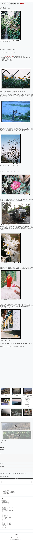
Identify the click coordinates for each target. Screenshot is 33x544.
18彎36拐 (16, 395)
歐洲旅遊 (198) (4, 525)
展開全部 (2, 500)
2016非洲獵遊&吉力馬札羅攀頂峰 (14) (8, 507)
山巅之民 (5, 395)
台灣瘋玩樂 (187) (4, 501)
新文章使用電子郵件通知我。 (5, 476)
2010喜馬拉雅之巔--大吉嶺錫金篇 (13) (8, 510)
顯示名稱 (2, 463)
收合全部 (5, 500)
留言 (1, 453)
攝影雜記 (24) (4, 527)
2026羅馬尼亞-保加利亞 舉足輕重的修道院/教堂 (9, 492)
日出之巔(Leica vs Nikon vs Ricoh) (8, 517)
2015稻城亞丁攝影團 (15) (6, 508)
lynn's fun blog (16, 1)
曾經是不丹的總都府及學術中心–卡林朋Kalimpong (10, 514)
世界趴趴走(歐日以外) (6, 3)
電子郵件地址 (2, 466)
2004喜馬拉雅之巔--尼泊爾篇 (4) (7, 524)
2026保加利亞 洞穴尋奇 (6, 493)
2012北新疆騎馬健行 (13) (6, 509)
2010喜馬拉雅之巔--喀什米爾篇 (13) (7, 522)
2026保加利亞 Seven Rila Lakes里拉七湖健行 (9, 491)
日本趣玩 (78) (4, 526)
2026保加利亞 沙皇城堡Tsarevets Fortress (8, 490)
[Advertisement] (16, 357)
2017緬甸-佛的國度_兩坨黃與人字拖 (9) (8, 506)
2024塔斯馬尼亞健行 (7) (6, 503)
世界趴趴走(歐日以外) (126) (5, 502)
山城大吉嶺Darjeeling (6, 519)
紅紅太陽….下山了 (6, 515)
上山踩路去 (27, 406)
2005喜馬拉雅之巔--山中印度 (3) (7, 523)
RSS (17, 534)
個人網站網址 (2, 469)
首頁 (2, 3)
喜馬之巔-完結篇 (6, 511)
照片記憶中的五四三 (5, 406)
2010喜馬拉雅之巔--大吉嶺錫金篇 (14, 3)
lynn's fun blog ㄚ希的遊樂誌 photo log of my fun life (17, 539)
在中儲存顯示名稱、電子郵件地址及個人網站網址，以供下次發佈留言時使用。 (14, 473)
